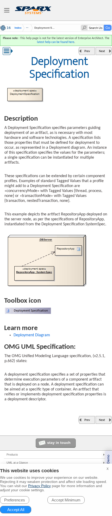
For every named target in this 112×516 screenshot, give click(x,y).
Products (12, 454)
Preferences (14, 500)
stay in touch (59, 442)
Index (18, 28)
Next (102, 51)
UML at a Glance (17, 462)
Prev (87, 51)
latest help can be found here (55, 42)
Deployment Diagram (32, 335)
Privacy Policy (39, 486)
